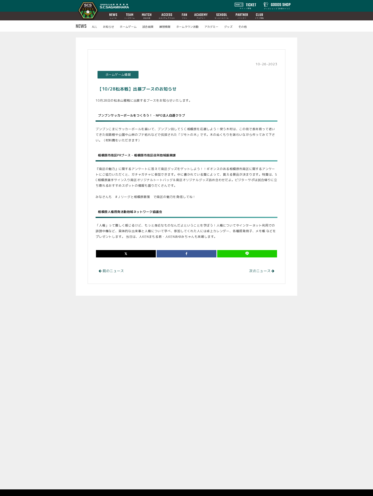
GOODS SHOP (277, 5)
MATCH (147, 15)
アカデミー (211, 27)
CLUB (259, 15)
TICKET (248, 6)
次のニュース (260, 270)
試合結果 (147, 27)
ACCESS (167, 15)
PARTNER (242, 15)
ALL (94, 27)
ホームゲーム (128, 27)
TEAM (129, 15)
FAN (184, 15)
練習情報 (164, 27)
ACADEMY (201, 15)
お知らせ (108, 27)
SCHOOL (222, 15)
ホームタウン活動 (187, 27)
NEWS (113, 15)
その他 (242, 27)
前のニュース (113, 270)
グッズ (228, 27)
